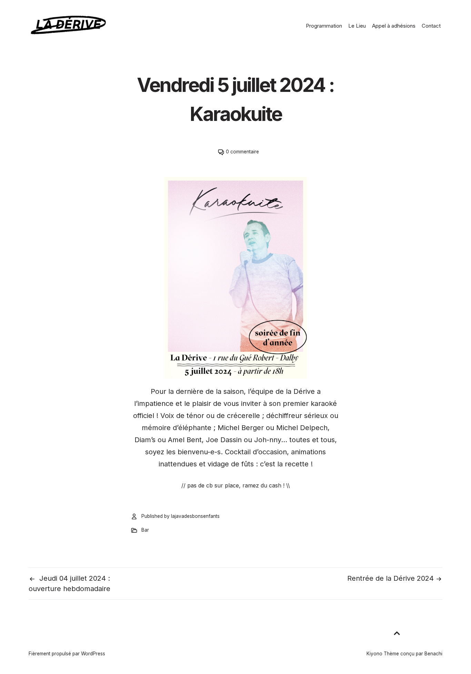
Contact (431, 25)
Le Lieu (357, 25)
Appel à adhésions (393, 25)
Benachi (433, 653)
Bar (145, 530)
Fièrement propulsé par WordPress (67, 653)
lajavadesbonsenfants (195, 516)
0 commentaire (242, 151)
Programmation (324, 25)
